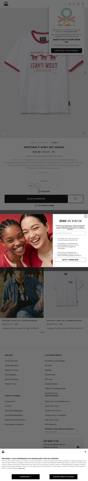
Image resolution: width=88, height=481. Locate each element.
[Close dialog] (85, 216)
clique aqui (21, 468)
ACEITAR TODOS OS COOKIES (63, 477)
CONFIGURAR (25, 477)
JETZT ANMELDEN (70, 260)
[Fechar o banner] (85, 451)
